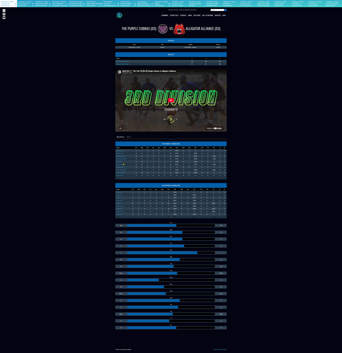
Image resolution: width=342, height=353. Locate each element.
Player (118, 148)
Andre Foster (120, 153)
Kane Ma (118, 203)
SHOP (224, 15)
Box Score (120, 137)
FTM (202, 148)
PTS (136, 148)
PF (224, 148)
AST (148, 148)
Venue (128, 137)
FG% (177, 148)
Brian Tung (119, 195)
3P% (195, 148)
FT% (214, 148)
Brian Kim (118, 192)
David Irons (119, 164)
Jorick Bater (119, 200)
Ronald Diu (119, 209)
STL (153, 148)
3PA (189, 148)
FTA (208, 148)
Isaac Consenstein (121, 170)
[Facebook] (4, 10)
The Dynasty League (173, 10)
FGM (164, 148)
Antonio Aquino (120, 156)
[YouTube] (4, 17)
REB (142, 148)
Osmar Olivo (119, 175)
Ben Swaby (119, 161)
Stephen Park (120, 211)
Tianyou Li (119, 214)
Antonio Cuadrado (121, 159)
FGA (170, 148)
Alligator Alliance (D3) (122, 64)
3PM (183, 148)
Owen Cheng (119, 206)
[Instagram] (4, 14)
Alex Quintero (120, 150)
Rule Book (197, 15)
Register (218, 15)
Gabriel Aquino (120, 167)
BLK (159, 148)
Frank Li (118, 198)
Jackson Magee (120, 173)
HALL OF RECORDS (207, 15)
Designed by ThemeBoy (220, 349)
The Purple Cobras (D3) (122, 61)
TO (220, 148)
